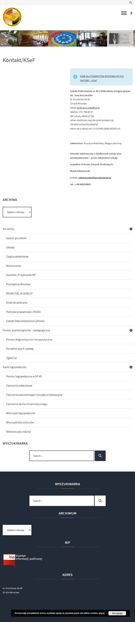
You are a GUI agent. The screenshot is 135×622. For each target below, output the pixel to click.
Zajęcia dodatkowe (17, 256)
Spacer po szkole (16, 238)
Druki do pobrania (16, 302)
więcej (101, 613)
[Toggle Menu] (124, 13)
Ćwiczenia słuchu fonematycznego (26, 404)
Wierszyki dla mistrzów (20, 422)
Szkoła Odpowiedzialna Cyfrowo (25, 321)
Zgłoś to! (11, 358)
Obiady (10, 247)
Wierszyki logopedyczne (20, 413)
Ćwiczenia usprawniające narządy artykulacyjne (34, 394)
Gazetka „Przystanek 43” (21, 275)
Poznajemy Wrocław (18, 284)
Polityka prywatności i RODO (23, 312)
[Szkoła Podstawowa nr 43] (12, 17)
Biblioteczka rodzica (18, 431)
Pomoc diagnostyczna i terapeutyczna (29, 339)
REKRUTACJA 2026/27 (19, 293)
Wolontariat (13, 265)
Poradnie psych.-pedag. (20, 348)
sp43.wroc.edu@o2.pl (88, 107)
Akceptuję (117, 613)
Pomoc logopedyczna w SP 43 (24, 376)
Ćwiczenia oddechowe (19, 385)
